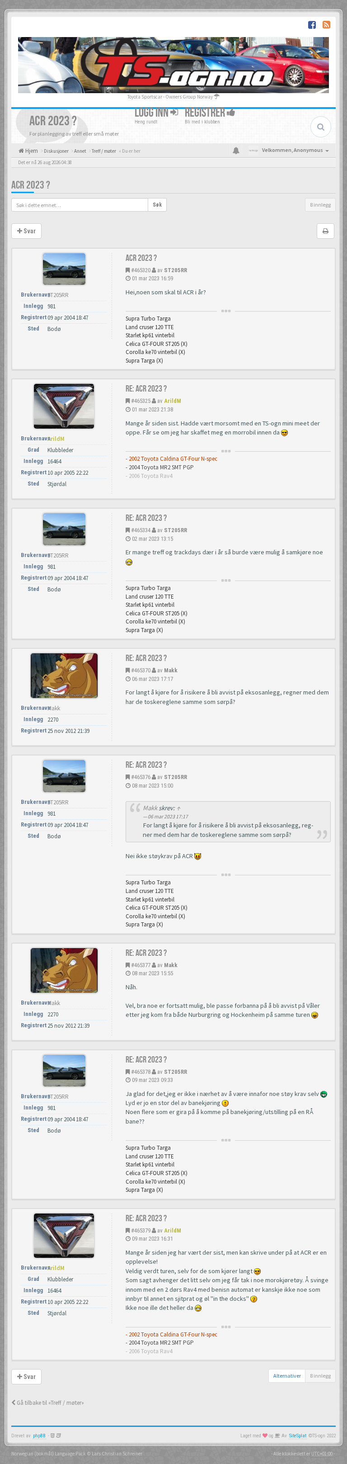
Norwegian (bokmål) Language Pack (48, 1453)
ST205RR (175, 270)
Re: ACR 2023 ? (146, 388)
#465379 (140, 1230)
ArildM (172, 400)
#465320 (140, 270)
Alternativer (287, 1375)
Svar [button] (29, 231)
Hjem (31, 151)
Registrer (206, 112)
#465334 (140, 530)
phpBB (39, 1436)
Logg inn (152, 112)
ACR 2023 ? (30, 185)
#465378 (140, 1071)
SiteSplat (297, 1436)
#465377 (140, 965)
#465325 (140, 400)
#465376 (140, 777)
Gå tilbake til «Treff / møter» (49, 1403)
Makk (171, 670)
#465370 (140, 670)
